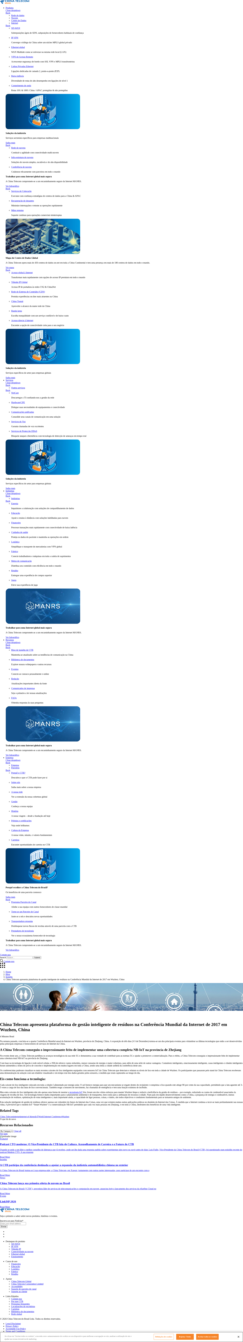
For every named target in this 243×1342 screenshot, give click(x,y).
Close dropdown (13, 10)
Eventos (14, 669)
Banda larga (16, 311)
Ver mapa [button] (10, 267)
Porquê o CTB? (18, 773)
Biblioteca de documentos (22, 659)
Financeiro (16, 523)
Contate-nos (16, 1299)
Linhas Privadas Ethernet (22, 66)
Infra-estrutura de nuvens (22, 157)
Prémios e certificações (21, 821)
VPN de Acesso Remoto (22, 57)
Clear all (17, 1131)
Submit (37, 958)
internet (17, 1116)
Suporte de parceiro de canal (23, 1289)
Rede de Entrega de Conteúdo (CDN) (28, 292)
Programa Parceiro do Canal (23, 902)
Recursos (10, 640)
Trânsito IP (16, 1249)
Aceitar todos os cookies (207, 1337)
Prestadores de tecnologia (22, 931)
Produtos (10, 8)
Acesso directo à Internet (22, 320)
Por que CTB (17, 1301)
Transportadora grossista (22, 921)
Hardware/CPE (18, 402)
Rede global (16, 1314)
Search (3, 957)
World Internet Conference (50, 1116)
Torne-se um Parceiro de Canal (25, 911)
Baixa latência (17, 76)
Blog (8, 974)
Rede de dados (17, 15)
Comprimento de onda (21, 85)
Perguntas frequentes (20, 1304)
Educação (15, 513)
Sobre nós (15, 782)
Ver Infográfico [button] (12, 186)
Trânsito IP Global (19, 282)
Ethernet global (18, 47)
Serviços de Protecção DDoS (24, 431)
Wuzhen (65, 1116)
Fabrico (14, 551)
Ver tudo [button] (4, 1134)
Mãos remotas (17, 210)
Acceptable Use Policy (16, 1328)
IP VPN (14, 37)
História (14, 811)
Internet (14, 23)
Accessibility (17, 1286)
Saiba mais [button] (10, 143)
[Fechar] (238, 1337)
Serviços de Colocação (21, 191)
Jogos (13, 580)
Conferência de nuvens (21, 167)
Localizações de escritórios (23, 1306)
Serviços (9, 380)
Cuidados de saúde (19, 532)
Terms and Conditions (15, 1331)
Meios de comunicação (21, 561)
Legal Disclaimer (13, 1323)
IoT (36, 1116)
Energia (14, 503)
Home (8, 972)
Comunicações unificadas (22, 412)
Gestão (14, 801)
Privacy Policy (12, 1326)
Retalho (14, 570)
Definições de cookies (163, 1337)
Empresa (9, 757)
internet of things (27, 1116)
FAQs (14, 698)
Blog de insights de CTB (22, 650)
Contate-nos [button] (5, 955)
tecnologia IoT (76, 1092)
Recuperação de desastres (22, 201)
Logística (15, 542)
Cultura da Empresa (20, 830)
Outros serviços (18, 388)
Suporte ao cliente (19, 1291)
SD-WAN (15, 28)
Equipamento (17, 1256)
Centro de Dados (18, 20)
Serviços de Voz (18, 421)
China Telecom (7, 1116)
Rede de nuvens (18, 148)
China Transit (17, 301)
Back (8, 13)
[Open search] (2, 961)
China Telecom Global (21, 1281)
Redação (15, 679)
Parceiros (15, 768)
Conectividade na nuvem (22, 1251)
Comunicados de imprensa (23, 688)
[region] (121, 1337)
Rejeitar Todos (185, 1337)
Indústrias (10, 491)
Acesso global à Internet (22, 272)
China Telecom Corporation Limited (27, 1284)
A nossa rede (17, 792)
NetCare (15, 393)
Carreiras (15, 840)
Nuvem (14, 18)
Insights (9, 977)
